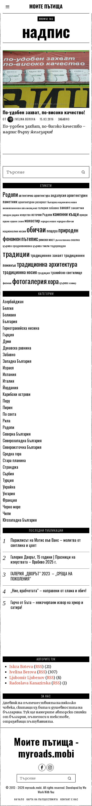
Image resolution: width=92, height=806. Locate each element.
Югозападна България (20, 520)
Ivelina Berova (25, 119)
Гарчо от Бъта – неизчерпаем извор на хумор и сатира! (47, 605)
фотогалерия (29, 281)
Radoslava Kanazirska (30, 683)
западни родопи (11, 215)
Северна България (17, 434)
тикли (46, 245)
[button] (83, 172)
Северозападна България (22, 440)
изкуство (25, 214)
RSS (38, 666)
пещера (52, 230)
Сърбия (8, 474)
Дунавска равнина (17, 348)
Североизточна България (22, 447)
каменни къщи (66, 213)
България (10, 321)
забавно (54, 207)
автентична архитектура (34, 195)
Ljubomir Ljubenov (26, 677)
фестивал (7, 283)
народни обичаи (65, 221)
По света (9, 414)
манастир (32, 220)
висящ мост (31, 208)
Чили (7, 513)
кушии (6, 221)
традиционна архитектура (47, 264)
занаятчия (77, 207)
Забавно (64, 119)
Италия (8, 381)
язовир (72, 283)
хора (53, 281)
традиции (16, 253)
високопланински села (14, 208)
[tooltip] (42, 767)
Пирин (8, 407)
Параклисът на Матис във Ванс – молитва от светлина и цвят (46, 543)
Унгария (9, 493)
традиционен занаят (46, 255)
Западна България (17, 361)
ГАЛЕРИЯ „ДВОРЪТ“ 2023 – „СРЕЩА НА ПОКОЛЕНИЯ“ (41, 576)
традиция (44, 272)
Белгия (8, 308)
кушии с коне (17, 221)
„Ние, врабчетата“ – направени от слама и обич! (48, 590)
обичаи (36, 229)
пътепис (29, 238)
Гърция (8, 335)
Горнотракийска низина (21, 328)
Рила (6, 421)
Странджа (10, 467)
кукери (83, 214)
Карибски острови (16, 394)
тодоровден (58, 245)
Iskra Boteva (21, 666)
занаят (65, 207)
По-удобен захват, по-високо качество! (44, 112)
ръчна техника (62, 240)
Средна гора (12, 454)
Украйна (9, 487)
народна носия (48, 221)
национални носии (14, 231)
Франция (10, 500)
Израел (8, 368)
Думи (7, 341)
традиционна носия (20, 272)
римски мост (47, 239)
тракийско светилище (66, 272)
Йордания (10, 387)
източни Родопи (41, 214)
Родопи (10, 194)
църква (63, 282)
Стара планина (14, 460)
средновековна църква (27, 245)
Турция (8, 480)
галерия (43, 207)
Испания (9, 374)
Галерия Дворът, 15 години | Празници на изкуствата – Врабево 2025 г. (43, 559)
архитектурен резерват (32, 202)
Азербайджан (13, 301)
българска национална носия (62, 202)
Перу (6, 401)
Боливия (9, 315)
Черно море (11, 507)
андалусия (58, 195)
